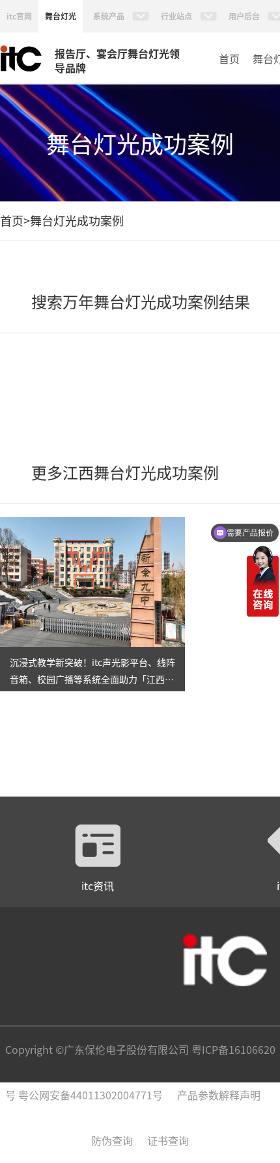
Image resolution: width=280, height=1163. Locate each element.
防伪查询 (112, 1140)
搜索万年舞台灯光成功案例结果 (140, 301)
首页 (229, 58)
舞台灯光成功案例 (77, 220)
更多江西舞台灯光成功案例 (125, 472)
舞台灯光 (60, 15)
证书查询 (168, 1140)
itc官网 (19, 15)
